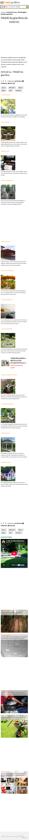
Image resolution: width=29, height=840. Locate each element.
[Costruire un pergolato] (8, 282)
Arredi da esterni (5, 94)
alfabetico (4, 83)
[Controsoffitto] (14, 645)
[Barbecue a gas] (8, 162)
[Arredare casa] (14, 782)
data (11, 83)
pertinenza (18, 81)
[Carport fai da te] (8, 253)
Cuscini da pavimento (7, 299)
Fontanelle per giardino (7, 404)
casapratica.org (11, 12)
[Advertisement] (14, 39)
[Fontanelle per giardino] (8, 415)
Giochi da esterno (6, 462)
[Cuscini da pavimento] (8, 311)
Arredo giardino (5, 122)
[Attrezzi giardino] (14, 726)
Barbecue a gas (5, 151)
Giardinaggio (22, 12)
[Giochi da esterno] (8, 473)
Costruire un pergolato (7, 270)
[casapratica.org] (10, 2)
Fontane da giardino (6, 328)
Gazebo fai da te (5, 433)
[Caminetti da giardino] (8, 192)
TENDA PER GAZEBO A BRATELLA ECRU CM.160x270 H (18, 362)
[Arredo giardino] (8, 133)
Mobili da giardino (7, 14)
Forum (6, 6)
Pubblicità (24, 837)
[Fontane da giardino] (8, 340)
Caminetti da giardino (7, 180)
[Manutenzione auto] (14, 701)
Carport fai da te (5, 241)
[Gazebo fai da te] (8, 444)
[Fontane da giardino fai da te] (8, 386)
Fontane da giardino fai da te (9, 374)
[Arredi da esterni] (8, 106)
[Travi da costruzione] (14, 621)
